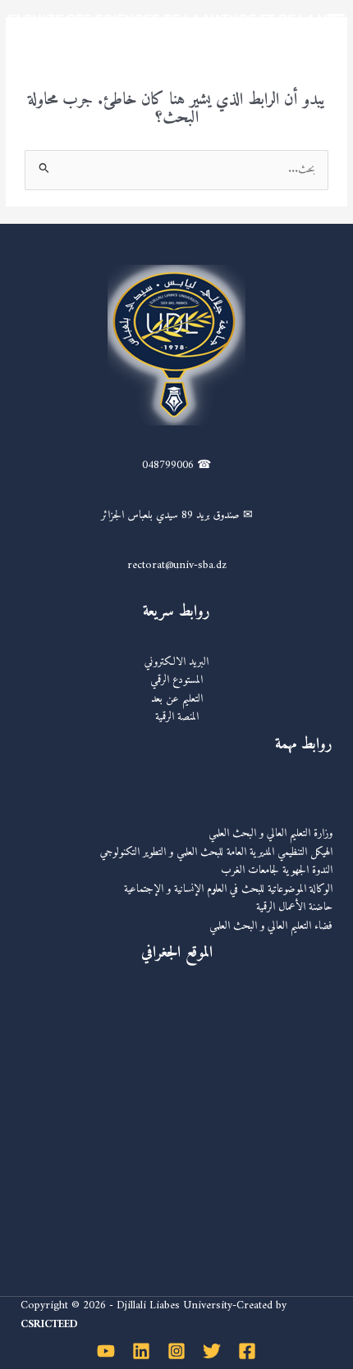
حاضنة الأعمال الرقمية (294, 907)
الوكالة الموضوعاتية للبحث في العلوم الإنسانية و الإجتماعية (228, 889)
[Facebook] (247, 1351)
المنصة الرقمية (177, 717)
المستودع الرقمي (176, 680)
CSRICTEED (49, 1325)
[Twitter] (212, 1351)
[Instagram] (176, 1351)
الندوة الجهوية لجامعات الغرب (276, 870)
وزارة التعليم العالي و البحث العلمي (270, 834)
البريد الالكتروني (176, 662)
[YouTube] (106, 1351)
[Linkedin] (141, 1351)
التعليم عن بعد (177, 699)
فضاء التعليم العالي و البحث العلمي (270, 926)
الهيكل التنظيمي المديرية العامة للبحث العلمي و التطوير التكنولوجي (216, 852)
